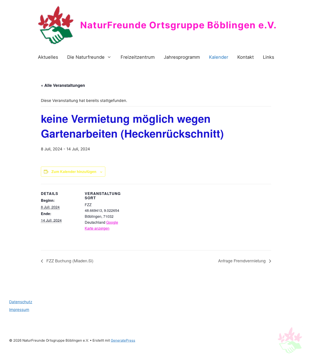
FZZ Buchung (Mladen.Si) (69, 260)
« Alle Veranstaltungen (63, 85)
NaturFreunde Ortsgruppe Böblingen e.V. (178, 25)
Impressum (19, 309)
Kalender (218, 57)
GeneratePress (123, 340)
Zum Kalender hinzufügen (73, 171)
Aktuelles (48, 57)
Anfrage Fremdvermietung (242, 260)
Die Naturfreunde (86, 57)
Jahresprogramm (182, 57)
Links (268, 57)
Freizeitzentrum (138, 57)
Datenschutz (20, 302)
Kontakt (245, 57)
